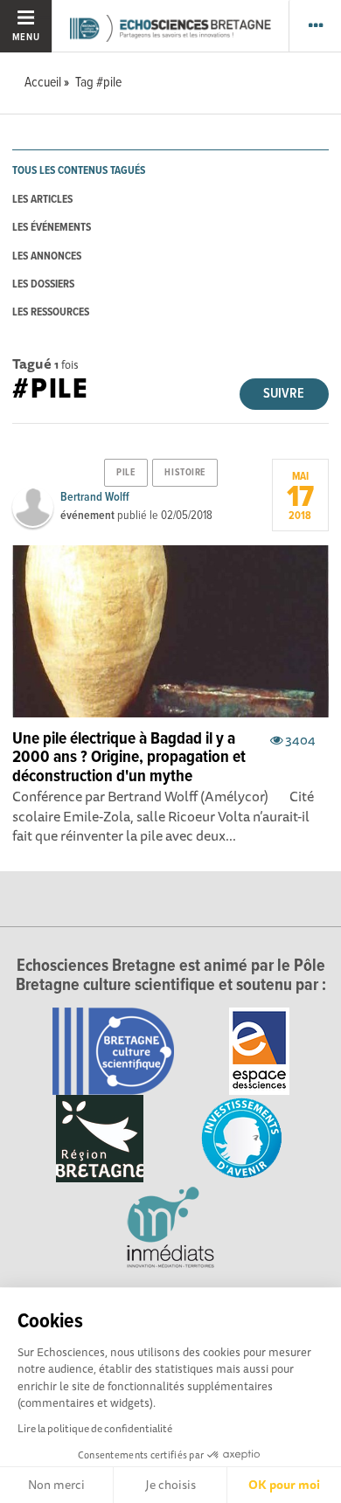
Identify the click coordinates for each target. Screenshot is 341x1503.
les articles (42, 199)
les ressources (50, 312)
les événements (51, 227)
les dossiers (43, 284)
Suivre (283, 393)
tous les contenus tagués (78, 170)
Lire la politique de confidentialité (94, 1428)
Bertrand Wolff (94, 497)
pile (125, 473)
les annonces (46, 256)
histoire (184, 473)
